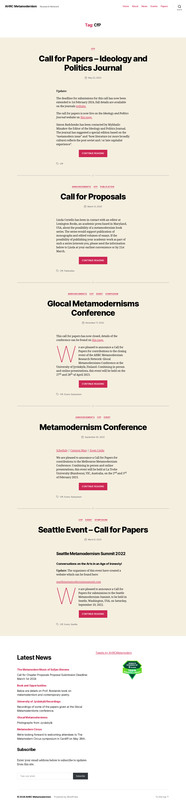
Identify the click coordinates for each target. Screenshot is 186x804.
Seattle (74, 624)
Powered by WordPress (66, 797)
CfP (93, 49)
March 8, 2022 (95, 539)
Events (154, 6)
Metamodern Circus (29, 729)
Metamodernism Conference (93, 427)
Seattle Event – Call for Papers (93, 529)
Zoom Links (97, 450)
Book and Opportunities (31, 685)
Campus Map (78, 450)
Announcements (81, 187)
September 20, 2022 (95, 437)
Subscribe (80, 776)
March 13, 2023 (94, 206)
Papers (164, 6)
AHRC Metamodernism (21, 6)
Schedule (62, 450)
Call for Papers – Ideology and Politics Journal (93, 63)
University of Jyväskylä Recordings (38, 701)
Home (126, 6)
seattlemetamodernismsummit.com (78, 582)
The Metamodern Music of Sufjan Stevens (43, 669)
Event (99, 294)
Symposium (111, 294)
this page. (86, 117)
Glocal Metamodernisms (32, 717)
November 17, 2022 (95, 322)
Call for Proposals (93, 196)
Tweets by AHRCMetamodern (114, 652)
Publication (107, 187)
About (135, 6)
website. (81, 106)
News (144, 6)
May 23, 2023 (94, 77)
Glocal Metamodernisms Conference (93, 308)
